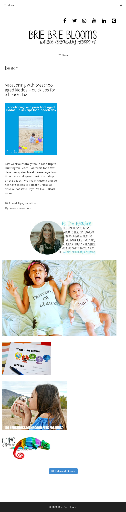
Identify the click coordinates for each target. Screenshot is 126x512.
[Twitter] (74, 20)
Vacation (30, 203)
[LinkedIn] (104, 20)
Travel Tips (16, 203)
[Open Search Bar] (121, 5)
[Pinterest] (114, 20)
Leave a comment (20, 208)
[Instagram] (84, 20)
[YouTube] (94, 20)
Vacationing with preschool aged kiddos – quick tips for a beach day (30, 90)
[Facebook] (64, 20)
